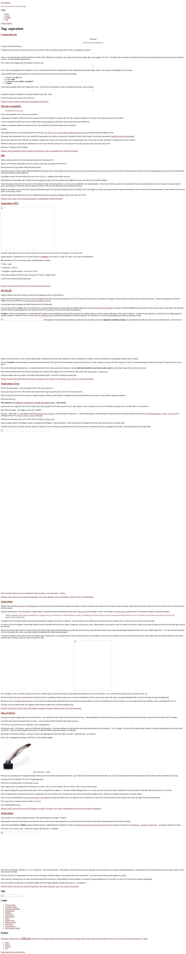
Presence (20, 416)
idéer (45, 886)
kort (61, 151)
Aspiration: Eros (10, 383)
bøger (41, 886)
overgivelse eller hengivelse (23, 701)
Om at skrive (8, 712)
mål (61, 886)
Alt (109, 939)
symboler (82, 379)
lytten (55, 808)
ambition (34, 808)
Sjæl (67, 708)
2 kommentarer (45, 286)
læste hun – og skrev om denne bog (144, 825)
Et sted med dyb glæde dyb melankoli (37, 797)
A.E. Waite (143, 939)
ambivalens (5, 939)
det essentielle (54, 151)
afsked (93, 939)
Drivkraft (6, 290)
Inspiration (7, 813)
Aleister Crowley (15, 939)
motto (45, 597)
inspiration (42, 708)
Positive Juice (9, 920)
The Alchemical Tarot (44, 315)
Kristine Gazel (6, 101)
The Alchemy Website (12, 928)
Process (26, 416)
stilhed (88, 808)
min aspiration (48, 122)
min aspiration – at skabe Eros (97, 372)
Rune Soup (9, 924)
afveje (39, 939)
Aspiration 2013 (9, 203)
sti (77, 379)
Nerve (7, 918)
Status (51, 199)
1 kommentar (44, 101)
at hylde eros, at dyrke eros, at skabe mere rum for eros (34, 403)
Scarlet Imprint (10, 926)
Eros (56, 379)
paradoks (50, 597)
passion (57, 597)
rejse (64, 151)
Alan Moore (104, 939)
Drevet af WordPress (18, 952)
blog (46, 379)
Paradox (32, 416)
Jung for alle (9, 915)
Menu (3, 10)
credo (47, 151)
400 (3, 155)
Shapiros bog (34, 606)
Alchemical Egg (60, 939)
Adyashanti (46, 939)
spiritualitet (167, 299)
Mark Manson (10, 917)
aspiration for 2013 (44, 180)
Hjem (7, 14)
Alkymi (33, 379)
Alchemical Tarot (11, 907)
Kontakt (8, 18)
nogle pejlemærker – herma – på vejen (161, 414)
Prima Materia (5, 3)
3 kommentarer (88, 597)
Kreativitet (62, 379)
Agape (88, 939)
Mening (56, 708)
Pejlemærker (64, 597)
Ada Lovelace (121, 939)
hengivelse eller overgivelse (45, 414)
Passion (40, 416)
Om (6, 20)
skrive (73, 379)
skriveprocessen (80, 808)
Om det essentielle (11, 106)
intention (50, 708)
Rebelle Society (10, 922)
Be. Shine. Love (48, 419)
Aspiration (7, 601)
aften (97, 939)
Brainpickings (10, 911)
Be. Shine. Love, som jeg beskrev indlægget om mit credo (65, 133)
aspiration (36, 101)
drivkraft (51, 379)
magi (57, 886)
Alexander (77, 939)
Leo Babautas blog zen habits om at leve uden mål (91, 825)
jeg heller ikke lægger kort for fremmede (99, 308)
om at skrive (20, 606)
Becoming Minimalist (12, 909)
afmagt (52, 939)
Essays (7, 16)
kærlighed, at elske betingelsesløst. (122, 136)
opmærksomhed (43, 199)
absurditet (70, 939)
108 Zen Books (10, 905)
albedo (83, 939)
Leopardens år (9, 34)
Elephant (8, 913)
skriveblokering (68, 808)
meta (69, 379)
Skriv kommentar (72, 151)
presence (73, 597)
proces (78, 597)
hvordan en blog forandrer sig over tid (37, 301)
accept (113, 939)
